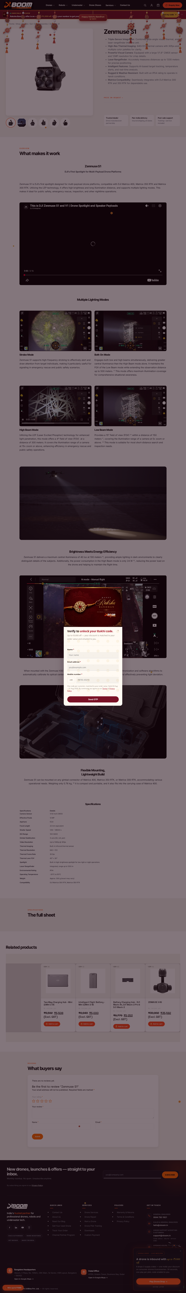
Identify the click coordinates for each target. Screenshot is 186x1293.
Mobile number (74, 674)
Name (70, 649)
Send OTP (93, 699)
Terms (104, 688)
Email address (74, 662)
